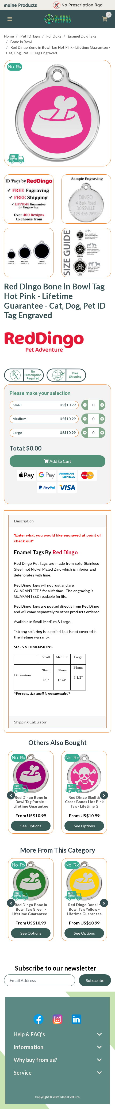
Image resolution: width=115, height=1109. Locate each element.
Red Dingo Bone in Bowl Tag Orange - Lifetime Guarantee (96, 802)
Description (24, 521)
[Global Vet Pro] (57, 18)
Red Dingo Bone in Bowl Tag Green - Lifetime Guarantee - (30, 909)
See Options (43, 826)
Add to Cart (60, 461)
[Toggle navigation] (9, 19)
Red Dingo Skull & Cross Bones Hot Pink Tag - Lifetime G (43, 802)
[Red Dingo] (44, 342)
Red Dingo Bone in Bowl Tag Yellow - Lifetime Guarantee (84, 909)
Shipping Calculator (30, 722)
